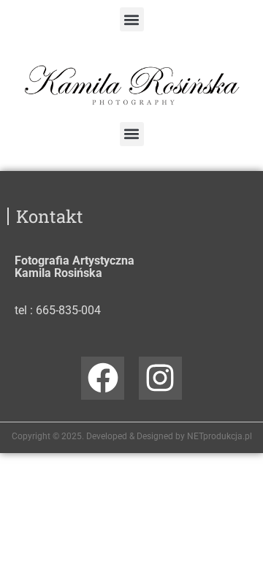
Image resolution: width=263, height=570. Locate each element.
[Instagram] (160, 378)
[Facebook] (102, 378)
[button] (132, 19)
